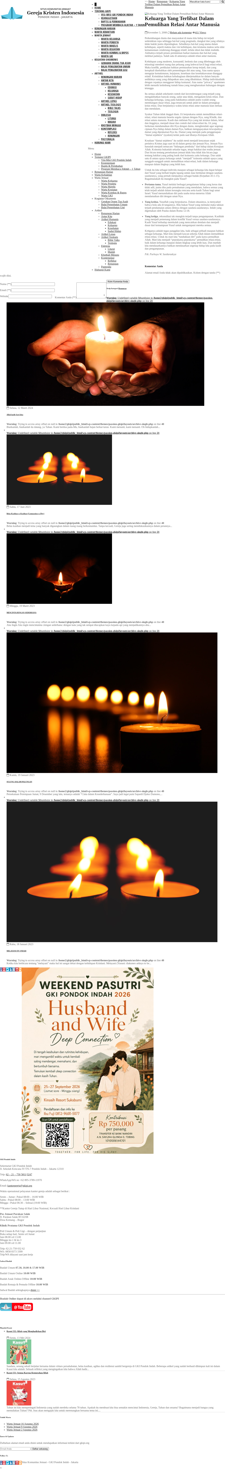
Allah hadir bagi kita (15, 415)
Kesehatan (114, 94)
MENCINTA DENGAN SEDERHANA (21, 613)
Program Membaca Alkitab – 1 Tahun (123, 25)
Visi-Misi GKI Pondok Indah (117, 14)
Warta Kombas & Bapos (115, 53)
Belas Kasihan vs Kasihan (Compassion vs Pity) (25, 514)
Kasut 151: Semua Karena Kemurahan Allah (27, 1373)
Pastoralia (107, 139)
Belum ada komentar (181, 32)
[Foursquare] (10, 969)
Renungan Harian (105, 28)
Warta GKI (107, 56)
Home (98, 8)
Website (4, 296)
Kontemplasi (108, 129)
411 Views (200, 32)
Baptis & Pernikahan (113, 21)
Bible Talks (114, 108)
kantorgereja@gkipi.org (19, 1185)
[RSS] (20, 969)
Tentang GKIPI (103, 11)
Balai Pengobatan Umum (115, 66)
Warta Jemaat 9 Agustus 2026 (22, 1426)
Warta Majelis (109, 46)
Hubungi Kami (103, 142)
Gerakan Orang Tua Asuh (116, 63)
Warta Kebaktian (105, 32)
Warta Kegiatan (110, 49)
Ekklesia (106, 115)
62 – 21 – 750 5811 (16, 1174)
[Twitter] (7, 969)
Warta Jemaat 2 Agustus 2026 (22, 1429)
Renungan (114, 136)
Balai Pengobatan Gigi (114, 70)
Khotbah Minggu (111, 125)
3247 (29, 1174)
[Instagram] (13, 969)
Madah (112, 122)
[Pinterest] (4, 969)
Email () (5, 290)
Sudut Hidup (115, 97)
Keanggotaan (109, 18)
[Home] (96, 4)
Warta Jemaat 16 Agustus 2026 (23, 1423)
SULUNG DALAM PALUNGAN (19, 782)
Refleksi (112, 132)
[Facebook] (1, 969)
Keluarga (113, 91)
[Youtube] (17, 969)
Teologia (113, 111)
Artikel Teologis (111, 104)
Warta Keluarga (110, 39)
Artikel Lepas (109, 101)
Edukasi (112, 87)
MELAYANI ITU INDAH (16, 951)
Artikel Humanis (111, 84)
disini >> (35, 1290)
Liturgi (112, 118)
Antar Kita (107, 80)
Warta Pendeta (110, 42)
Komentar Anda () (65, 297)
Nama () (5, 284)
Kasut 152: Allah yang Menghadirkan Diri (26, 1331)
